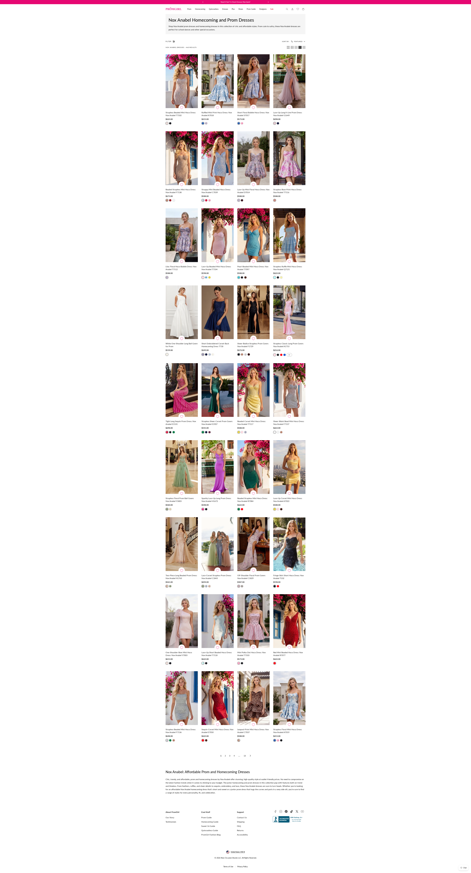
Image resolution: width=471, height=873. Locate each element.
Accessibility (242, 834)
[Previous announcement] (202, 2)
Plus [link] (233, 9)
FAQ (239, 826)
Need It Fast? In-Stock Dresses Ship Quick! (235, 2)
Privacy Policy (242, 867)
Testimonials (171, 822)
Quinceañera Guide (209, 830)
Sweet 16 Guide (208, 826)
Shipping (240, 822)
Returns (240, 830)
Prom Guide (206, 817)
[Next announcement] (268, 2)
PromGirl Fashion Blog (211, 834)
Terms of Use (228, 867)
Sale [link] (271, 9)
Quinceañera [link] (213, 9)
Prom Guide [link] (251, 9)
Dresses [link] (225, 9)
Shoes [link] (240, 9)
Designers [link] (263, 9)
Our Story (170, 817)
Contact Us (242, 817)
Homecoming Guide (209, 822)
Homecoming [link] (200, 9)
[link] (292, 9)
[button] (287, 9)
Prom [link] (189, 9)
